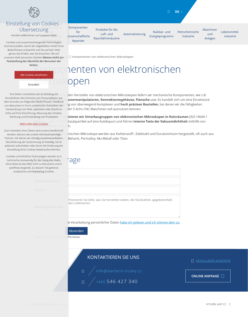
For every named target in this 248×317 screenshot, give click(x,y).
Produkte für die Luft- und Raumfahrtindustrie (107, 34)
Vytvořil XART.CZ (216, 304)
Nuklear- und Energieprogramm (161, 34)
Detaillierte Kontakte (213, 261)
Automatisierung (134, 34)
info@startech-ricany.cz (119, 271)
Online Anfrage (205, 276)
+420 (117, 281)
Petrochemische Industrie (188, 34)
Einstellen (34, 84)
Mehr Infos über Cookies (34, 123)
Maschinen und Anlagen (210, 34)
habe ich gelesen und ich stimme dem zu (149, 222)
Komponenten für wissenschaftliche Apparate (78, 33)
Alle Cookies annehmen (34, 75)
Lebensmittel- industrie (230, 34)
